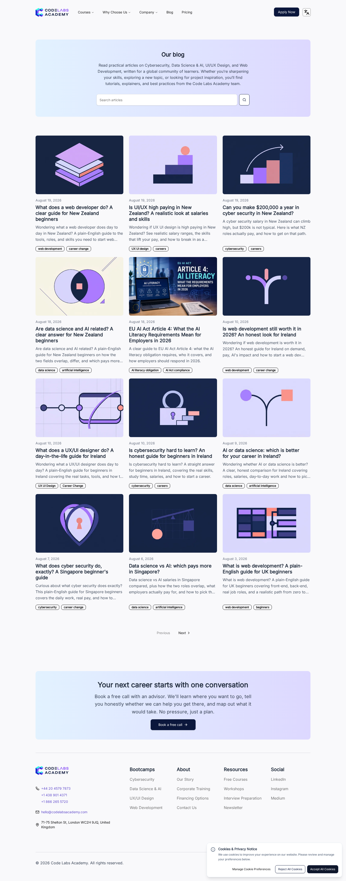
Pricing (187, 12)
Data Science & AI (145, 788)
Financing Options (193, 798)
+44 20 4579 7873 (56, 788)
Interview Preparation (243, 798)
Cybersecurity (142, 779)
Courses (84, 12)
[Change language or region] (306, 12)
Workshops (234, 788)
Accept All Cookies (322, 869)
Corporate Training (193, 788)
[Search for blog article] (244, 99)
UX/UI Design (142, 798)
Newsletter (233, 807)
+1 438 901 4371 (54, 795)
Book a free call (170, 725)
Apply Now (286, 12)
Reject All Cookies (290, 869)
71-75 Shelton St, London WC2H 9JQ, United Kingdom (75, 824)
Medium (278, 798)
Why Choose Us (115, 12)
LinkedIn (278, 779)
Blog (169, 12)
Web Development (146, 807)
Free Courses (235, 779)
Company (146, 12)
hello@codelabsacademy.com (64, 812)
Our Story (185, 779)
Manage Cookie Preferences (251, 869)
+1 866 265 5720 (54, 802)
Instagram (279, 788)
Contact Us (187, 807)
